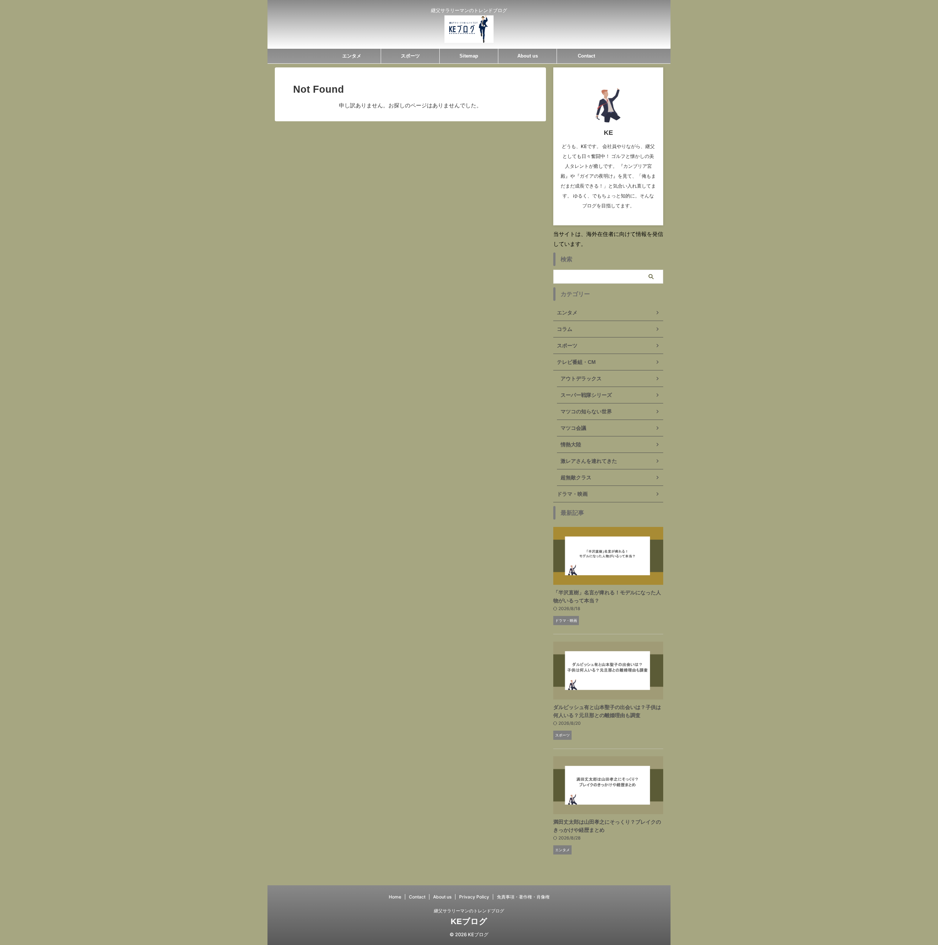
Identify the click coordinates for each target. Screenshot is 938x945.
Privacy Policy (474, 897)
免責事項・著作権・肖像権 (523, 897)
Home (395, 897)
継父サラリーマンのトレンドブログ (469, 910)
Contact (586, 56)
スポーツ (410, 56)
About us (527, 56)
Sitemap (468, 56)
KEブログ (469, 921)
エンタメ (351, 56)
